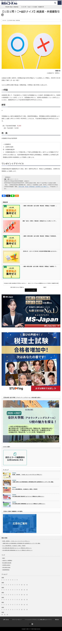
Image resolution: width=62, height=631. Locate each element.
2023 (3, 592)
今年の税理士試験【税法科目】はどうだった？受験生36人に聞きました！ (28, 496)
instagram (32, 624)
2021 (3, 602)
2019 (3, 612)
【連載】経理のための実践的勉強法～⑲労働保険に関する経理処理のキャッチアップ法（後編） (33, 481)
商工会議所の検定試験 (6, 562)
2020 (3, 607)
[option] (31, 310)
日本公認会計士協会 (6, 567)
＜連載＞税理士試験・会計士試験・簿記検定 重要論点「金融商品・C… (40, 266)
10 (21, 584)
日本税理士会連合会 (6, 565)
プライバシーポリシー (17, 619)
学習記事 (10, 20)
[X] (8, 196)
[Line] (12, 196)
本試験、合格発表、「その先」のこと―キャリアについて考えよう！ (27, 474)
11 (24, 584)
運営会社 (57, 619)
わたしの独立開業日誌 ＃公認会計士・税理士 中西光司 (24, 489)
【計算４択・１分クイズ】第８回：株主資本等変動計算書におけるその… (40, 251)
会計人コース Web (30, 628)
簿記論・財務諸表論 (16, 20)
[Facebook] (4, 196)
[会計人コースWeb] (9, 4)
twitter (30, 624)
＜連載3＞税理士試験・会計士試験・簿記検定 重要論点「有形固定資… (40, 236)
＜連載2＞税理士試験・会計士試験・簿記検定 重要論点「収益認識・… (40, 205)
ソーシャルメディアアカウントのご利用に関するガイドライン (38, 619)
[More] (17, 196)
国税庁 (3, 558)
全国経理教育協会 (5, 569)
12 (26, 584)
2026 (3, 577)
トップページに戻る (31, 290)
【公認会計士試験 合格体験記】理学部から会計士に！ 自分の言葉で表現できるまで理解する (17, 284)
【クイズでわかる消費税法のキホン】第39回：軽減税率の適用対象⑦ (44, 284)
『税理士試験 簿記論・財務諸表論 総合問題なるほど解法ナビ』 (33, 186)
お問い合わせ (6, 619)
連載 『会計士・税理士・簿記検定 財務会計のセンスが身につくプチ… (40, 221)
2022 (3, 597)
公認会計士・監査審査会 (7, 560)
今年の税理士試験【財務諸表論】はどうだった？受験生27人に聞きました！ (28, 503)
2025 (3, 582)
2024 (3, 587)
